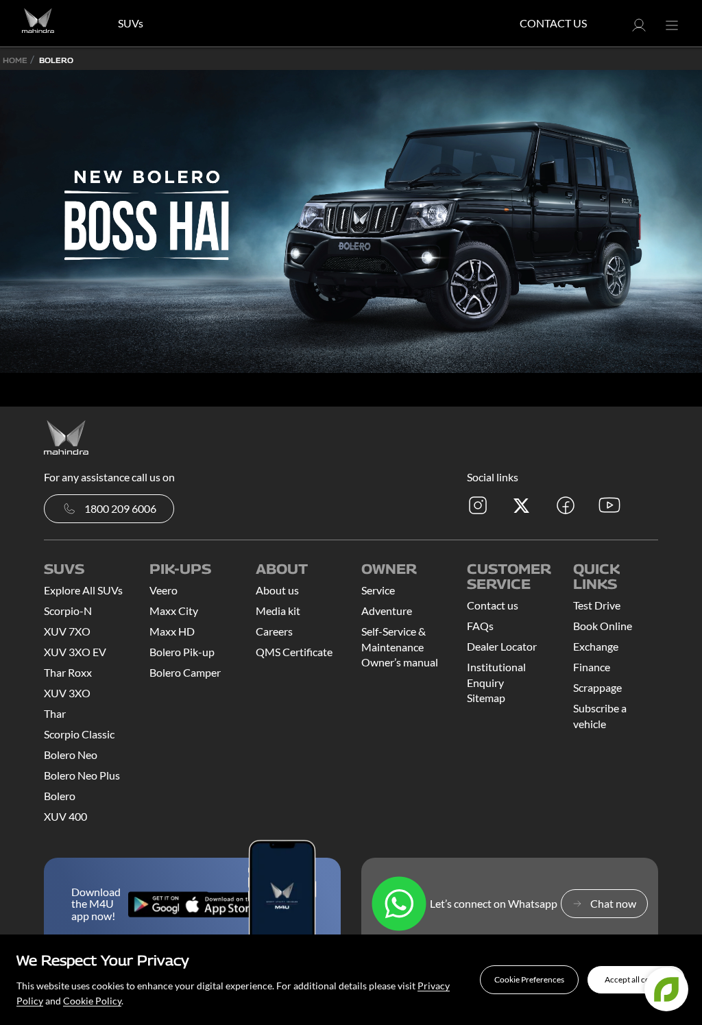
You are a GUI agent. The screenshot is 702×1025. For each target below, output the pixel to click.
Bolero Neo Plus (82, 775)
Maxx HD (172, 631)
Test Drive (596, 605)
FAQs (480, 625)
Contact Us (553, 22)
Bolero (59, 795)
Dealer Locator (502, 646)
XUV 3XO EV (75, 651)
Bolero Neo (70, 754)
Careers (274, 631)
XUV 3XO (67, 692)
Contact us (492, 605)
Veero (163, 589)
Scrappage (597, 687)
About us (277, 589)
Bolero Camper (185, 672)
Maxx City (173, 610)
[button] (529, 979)
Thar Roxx (68, 672)
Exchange (595, 646)
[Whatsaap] (399, 903)
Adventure (386, 610)
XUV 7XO (67, 631)
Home (15, 60)
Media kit (278, 610)
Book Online (602, 625)
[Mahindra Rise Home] (38, 23)
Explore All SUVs (83, 589)
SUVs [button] (130, 22)
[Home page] (66, 435)
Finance (591, 666)
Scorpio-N (68, 610)
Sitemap (486, 697)
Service (378, 589)
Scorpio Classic (79, 733)
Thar (55, 713)
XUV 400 (65, 816)
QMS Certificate (294, 651)
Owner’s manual (399, 661)
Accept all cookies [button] (636, 979)
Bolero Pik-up (182, 651)
